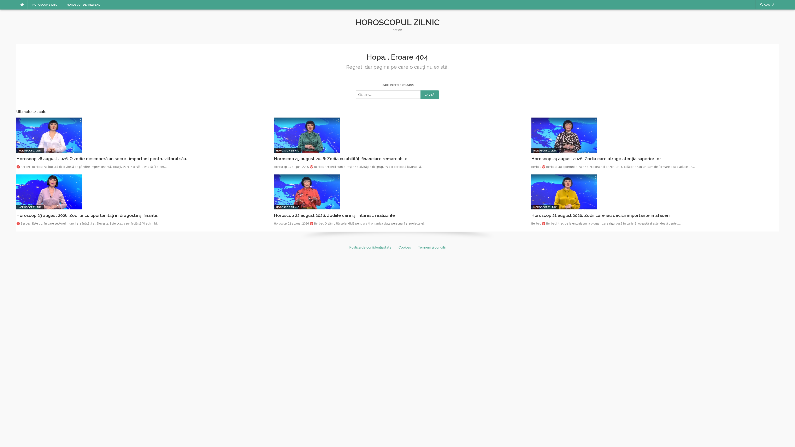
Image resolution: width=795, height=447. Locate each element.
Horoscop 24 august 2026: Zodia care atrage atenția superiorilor (596, 158)
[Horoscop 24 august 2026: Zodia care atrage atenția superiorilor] (564, 135)
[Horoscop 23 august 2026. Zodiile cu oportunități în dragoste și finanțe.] (49, 192)
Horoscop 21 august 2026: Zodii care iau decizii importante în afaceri (600, 215)
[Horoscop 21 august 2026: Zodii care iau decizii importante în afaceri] (564, 192)
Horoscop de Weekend (84, 4)
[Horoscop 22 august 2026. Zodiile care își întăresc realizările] (307, 192)
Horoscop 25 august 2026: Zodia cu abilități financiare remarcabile (340, 158)
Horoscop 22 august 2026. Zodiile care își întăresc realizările (334, 215)
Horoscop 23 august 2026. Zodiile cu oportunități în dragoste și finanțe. (87, 215)
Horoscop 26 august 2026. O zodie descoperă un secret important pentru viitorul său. (101, 158)
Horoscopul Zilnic (397, 22)
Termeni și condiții (432, 247)
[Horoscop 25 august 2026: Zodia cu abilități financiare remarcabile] (307, 135)
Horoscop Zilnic (45, 4)
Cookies (405, 247)
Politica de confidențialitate (370, 247)
